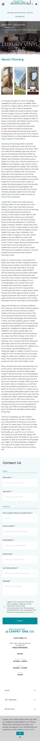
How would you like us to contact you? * (17, 513)
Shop (7, 690)
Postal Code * (7, 554)
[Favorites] (32, 4)
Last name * (7, 491)
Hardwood (6, 144)
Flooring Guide (19, 25)
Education (10, 709)
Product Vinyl (10, 27)
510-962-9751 (20, 17)
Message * (6, 581)
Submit (20, 621)
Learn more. (29, 730)
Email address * (8, 540)
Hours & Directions (20, 647)
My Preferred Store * (10, 568)
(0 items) (36, 4)
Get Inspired (10, 700)
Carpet (4, 202)
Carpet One (5, 25)
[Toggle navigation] (3, 4)
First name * (7, 477)
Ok (20, 733)
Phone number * (9, 526)
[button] (28, 4)
